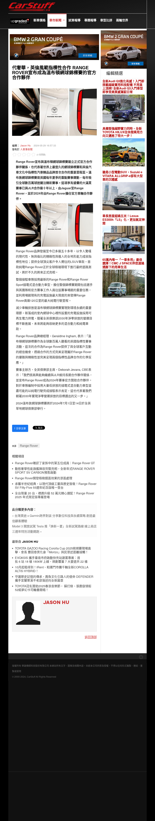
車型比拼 (106, 20)
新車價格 (39, 20)
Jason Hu (25, 145)
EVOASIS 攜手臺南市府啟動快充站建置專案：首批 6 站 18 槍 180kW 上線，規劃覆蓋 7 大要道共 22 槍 (51, 560)
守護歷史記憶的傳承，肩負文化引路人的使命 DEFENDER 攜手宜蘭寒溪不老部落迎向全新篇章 (54, 578)
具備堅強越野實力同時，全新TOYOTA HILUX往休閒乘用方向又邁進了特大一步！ (122, 132)
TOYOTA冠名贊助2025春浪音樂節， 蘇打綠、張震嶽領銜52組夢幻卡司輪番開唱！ (53, 588)
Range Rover (29, 445)
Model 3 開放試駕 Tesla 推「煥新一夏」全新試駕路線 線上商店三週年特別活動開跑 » (54, 529)
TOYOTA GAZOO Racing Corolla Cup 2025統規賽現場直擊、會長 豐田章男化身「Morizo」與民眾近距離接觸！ (53, 550)
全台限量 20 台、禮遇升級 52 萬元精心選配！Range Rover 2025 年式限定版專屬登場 (54, 495)
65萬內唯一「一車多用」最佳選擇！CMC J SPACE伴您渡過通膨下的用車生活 (123, 263)
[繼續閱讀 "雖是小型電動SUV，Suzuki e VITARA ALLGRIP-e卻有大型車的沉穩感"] (123, 197)
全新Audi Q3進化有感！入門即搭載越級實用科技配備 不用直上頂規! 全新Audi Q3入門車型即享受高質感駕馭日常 (123, 86)
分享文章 (20, 428)
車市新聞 (55, 20)
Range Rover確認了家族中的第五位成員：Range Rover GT (55, 463)
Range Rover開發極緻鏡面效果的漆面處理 (43, 478)
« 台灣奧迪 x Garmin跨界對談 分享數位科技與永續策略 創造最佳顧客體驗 (53, 518)
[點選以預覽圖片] (54, 111)
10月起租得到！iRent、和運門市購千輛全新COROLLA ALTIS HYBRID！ (51, 569)
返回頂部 (91, 637)
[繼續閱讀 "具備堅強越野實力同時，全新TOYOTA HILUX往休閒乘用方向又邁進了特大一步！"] (123, 153)
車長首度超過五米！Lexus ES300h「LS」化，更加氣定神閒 (123, 219)
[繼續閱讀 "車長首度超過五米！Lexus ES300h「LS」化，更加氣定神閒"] (123, 240)
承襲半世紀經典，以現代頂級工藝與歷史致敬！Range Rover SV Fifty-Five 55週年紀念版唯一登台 (55, 486)
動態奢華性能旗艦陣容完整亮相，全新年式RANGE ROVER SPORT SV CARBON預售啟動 (55, 471)
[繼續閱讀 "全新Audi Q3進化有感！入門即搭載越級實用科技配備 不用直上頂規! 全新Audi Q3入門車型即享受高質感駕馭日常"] (123, 109)
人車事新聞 (26, 149)
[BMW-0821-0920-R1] (124, 49)
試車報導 (74, 20)
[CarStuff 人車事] (32, 1)
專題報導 (90, 20)
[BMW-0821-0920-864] (54, 46)
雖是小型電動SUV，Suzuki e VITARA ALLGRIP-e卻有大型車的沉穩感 (122, 175)
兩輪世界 (122, 20)
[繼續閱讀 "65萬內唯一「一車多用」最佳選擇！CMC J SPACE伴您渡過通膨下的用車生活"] (123, 284)
